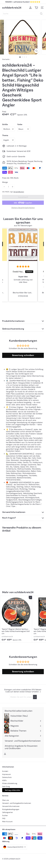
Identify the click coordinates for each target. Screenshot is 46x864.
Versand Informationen (10, 806)
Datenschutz (7, 777)
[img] (20, 266)
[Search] (41, 13)
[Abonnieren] (35, 697)
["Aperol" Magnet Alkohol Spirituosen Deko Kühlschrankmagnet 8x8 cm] (16, 619)
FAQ (3, 818)
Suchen (5, 815)
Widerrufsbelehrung (9, 783)
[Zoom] (36, 50)
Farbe (19, 124)
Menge (5, 182)
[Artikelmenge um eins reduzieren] (4, 187)
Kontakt (5, 771)
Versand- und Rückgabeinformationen (16, 803)
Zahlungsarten (7, 812)
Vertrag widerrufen (12, 790)
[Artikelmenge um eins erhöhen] (12, 187)
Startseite (5, 59)
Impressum (6, 774)
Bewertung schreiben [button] (23, 355)
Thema (5, 135)
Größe (5, 124)
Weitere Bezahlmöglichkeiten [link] (23, 208)
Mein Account (7, 821)
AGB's (4, 780)
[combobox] (23, 13)
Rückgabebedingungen (10, 809)
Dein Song (6, 786)
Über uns (5, 800)
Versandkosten (18, 192)
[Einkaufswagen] (36, 7)
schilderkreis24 (11, 7)
